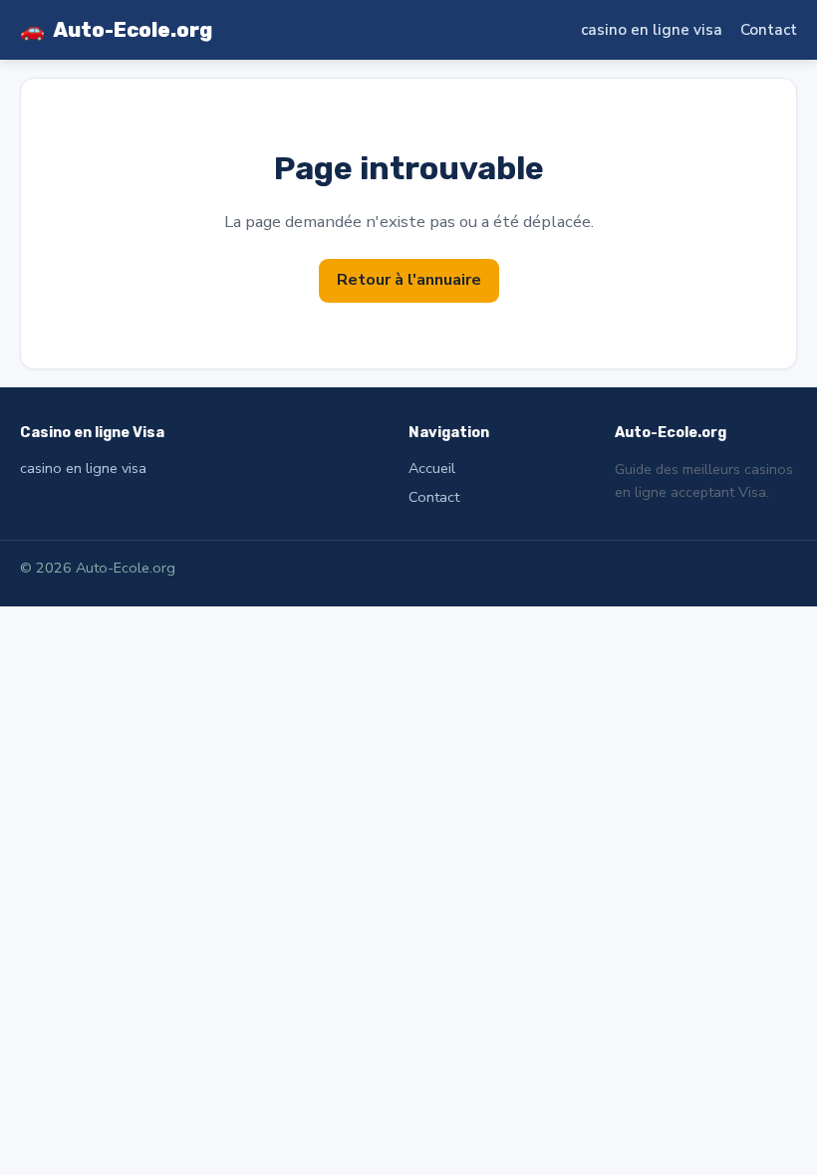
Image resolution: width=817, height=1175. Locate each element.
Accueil (431, 468)
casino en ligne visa (651, 30)
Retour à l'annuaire (409, 280)
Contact (768, 30)
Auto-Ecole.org (116, 30)
